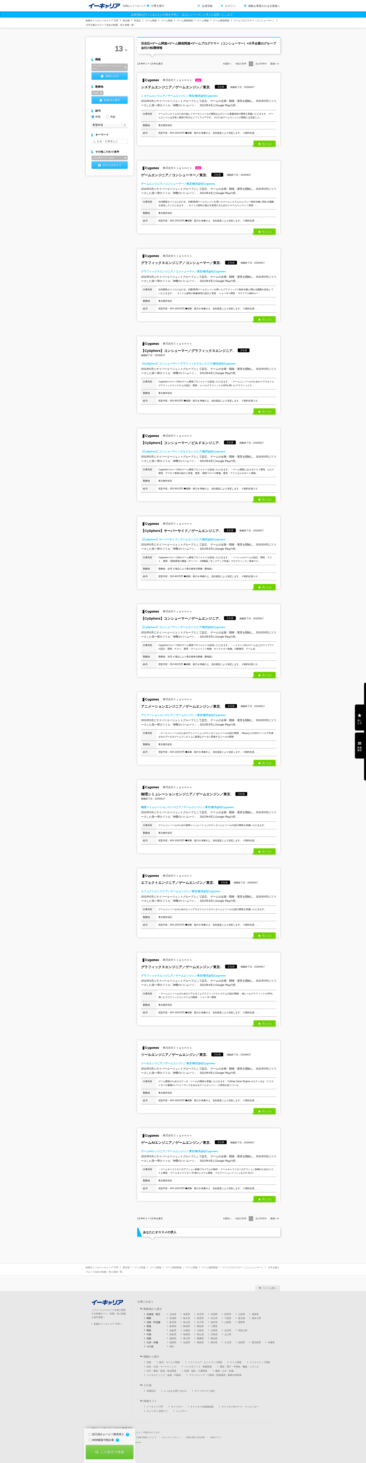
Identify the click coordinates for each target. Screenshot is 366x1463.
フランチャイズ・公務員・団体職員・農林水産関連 (215, 1375)
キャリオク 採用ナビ (157, 1411)
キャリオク (176, 1406)
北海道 (172, 1314)
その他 (150, 1346)
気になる (359, 722)
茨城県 (172, 1318)
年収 (98, 116)
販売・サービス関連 (169, 1362)
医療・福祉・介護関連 (195, 1371)
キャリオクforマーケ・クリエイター (240, 1406)
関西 (149, 1330)
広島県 (214, 1334)
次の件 (260, 63)
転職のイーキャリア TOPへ (108, 1324)
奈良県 (227, 1330)
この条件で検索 (112, 1452)
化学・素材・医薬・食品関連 (161, 1371)
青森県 (186, 1314)
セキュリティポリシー (171, 1437)
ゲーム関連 (151, 20)
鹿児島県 (256, 1342)
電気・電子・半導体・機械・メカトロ (239, 1366)
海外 (171, 1346)
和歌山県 (242, 1330)
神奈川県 (256, 1318)
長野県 (241, 1322)
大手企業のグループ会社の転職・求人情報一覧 (110, 25)
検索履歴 (359, 749)
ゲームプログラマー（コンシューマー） (254, 20)
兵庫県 (214, 1330)
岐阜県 (172, 1326)
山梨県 (227, 1322)
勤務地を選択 (112, 99)
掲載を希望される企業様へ (264, 5)
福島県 (255, 1314)
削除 (125, 67)
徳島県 (172, 1338)
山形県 (241, 1314)
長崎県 (200, 1342)
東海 (149, 1326)
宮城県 (214, 1314)
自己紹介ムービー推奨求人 (108, 1434)
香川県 (186, 1338)
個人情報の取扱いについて (145, 1437)
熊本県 (214, 1342)
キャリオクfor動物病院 (202, 1406)
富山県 (186, 1322)
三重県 (214, 1326)
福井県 (214, 1322)
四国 (149, 1338)
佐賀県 (186, 1342)
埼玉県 (214, 1318)
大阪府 (200, 1330)
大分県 (227, 1342)
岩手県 (200, 1314)
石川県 (200, 1322)
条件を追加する (112, 164)
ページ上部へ (269, 1288)
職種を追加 (112, 75)
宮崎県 (241, 1342)
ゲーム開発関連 (185, 20)
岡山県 (200, 1334)
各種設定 (151, 1391)
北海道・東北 (153, 1314)
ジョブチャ (181, 1411)
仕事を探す (158, 5)
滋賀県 (172, 1330)
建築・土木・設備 (224, 1371)
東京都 (126, 20)
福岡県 (172, 1342)
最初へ (228, 63)
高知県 (214, 1338)
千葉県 (227, 1318)
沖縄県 (271, 1342)
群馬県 (200, 1318)
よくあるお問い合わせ (175, 1391)
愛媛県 (200, 1338)
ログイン (230, 5)
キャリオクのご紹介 (205, 1391)
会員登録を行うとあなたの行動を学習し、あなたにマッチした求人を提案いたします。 (183, 14)
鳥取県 (172, 1334)
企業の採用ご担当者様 (195, 1437)
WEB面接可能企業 (103, 1439)
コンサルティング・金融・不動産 (164, 1375)
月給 (112, 116)
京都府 (186, 1330)
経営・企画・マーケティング (161, 1366)
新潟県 (172, 1322)
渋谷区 (137, 20)
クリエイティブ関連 (260, 1362)
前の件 (241, 63)
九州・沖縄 (152, 1342)
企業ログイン (216, 1437)
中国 (149, 1334)
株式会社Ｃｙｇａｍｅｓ (181, 79)
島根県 (186, 1334)
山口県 (227, 1334)
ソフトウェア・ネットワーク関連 (205, 1362)
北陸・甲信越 (153, 1322)
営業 (149, 1362)
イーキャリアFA (155, 1406)
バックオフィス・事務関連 (198, 1366)
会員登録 (207, 5)
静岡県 (186, 1326)
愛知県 (200, 1326)
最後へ (273, 63)
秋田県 (227, 1314)
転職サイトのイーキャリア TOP (102, 20)
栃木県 (186, 1318)
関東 (149, 1318)
